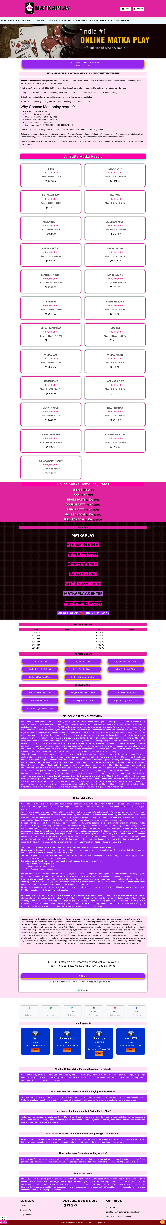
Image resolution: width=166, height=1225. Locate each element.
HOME (3, 20)
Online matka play (125, 776)
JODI (18, 20)
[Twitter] (64, 1206)
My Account (26, 1214)
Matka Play (83, 1223)
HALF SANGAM (68, 20)
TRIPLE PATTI (54, 20)
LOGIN (116, 20)
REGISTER (125, 20)
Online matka (31, 754)
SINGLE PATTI (27, 20)
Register (139, 9)
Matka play (111, 724)
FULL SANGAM (82, 20)
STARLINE (94, 20)
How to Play (26, 1210)
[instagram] (72, 1206)
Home (24, 1205)
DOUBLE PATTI (41, 20)
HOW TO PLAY (106, 20)
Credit (35, 1050)
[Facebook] (69, 1206)
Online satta (93, 762)
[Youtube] (75, 1206)
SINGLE (11, 20)
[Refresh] (162, 1222)
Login (126, 9)
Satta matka (26, 770)
